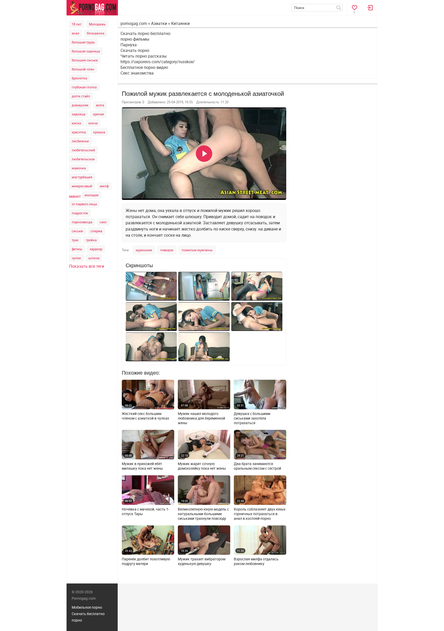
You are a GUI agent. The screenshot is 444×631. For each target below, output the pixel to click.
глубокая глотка (84, 87)
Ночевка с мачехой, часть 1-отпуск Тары (145, 511)
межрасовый (82, 186)
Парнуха (129, 45)
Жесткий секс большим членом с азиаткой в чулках (145, 416)
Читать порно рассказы (143, 56)
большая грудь (83, 42)
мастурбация (82, 177)
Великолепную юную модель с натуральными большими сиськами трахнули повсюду (203, 514)
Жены (131, 210)
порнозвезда (82, 222)
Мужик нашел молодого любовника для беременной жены (201, 418)
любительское (83, 159)
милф (104, 186)
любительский (83, 150)
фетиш (77, 249)
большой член (83, 69)
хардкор (96, 249)
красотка (79, 132)
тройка (91, 240)
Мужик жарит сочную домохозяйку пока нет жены (202, 466)
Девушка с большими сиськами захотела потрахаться (252, 418)
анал (75, 33)
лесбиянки (80, 141)
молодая (91, 195)
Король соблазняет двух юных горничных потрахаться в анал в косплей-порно (259, 514)
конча (93, 123)
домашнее (80, 105)
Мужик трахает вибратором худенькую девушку (201, 561)
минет (75, 196)
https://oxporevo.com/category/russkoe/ (158, 61)
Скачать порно (135, 50)
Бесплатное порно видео (144, 67)
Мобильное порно (87, 607)
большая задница (86, 51)
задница (78, 114)
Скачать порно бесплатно (145, 33)
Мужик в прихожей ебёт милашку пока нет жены (142, 466)
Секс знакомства (137, 73)
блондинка (95, 33)
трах (75, 240)
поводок (166, 250)
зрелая (98, 114)
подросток (80, 213)
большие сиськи (85, 60)
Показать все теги (86, 266)
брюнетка (79, 78)
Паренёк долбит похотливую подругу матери (146, 561)
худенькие (144, 250)
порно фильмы (135, 39)
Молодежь (97, 24)
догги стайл (81, 96)
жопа (100, 105)
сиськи (77, 231)
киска (76, 123)
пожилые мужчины (197, 250)
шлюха (93, 258)
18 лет (76, 24)
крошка (99, 132)
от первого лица (84, 204)
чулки (76, 258)
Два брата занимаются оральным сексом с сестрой (257, 466)
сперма (96, 231)
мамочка (79, 168)
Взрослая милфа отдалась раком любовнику (256, 561)
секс (103, 222)
